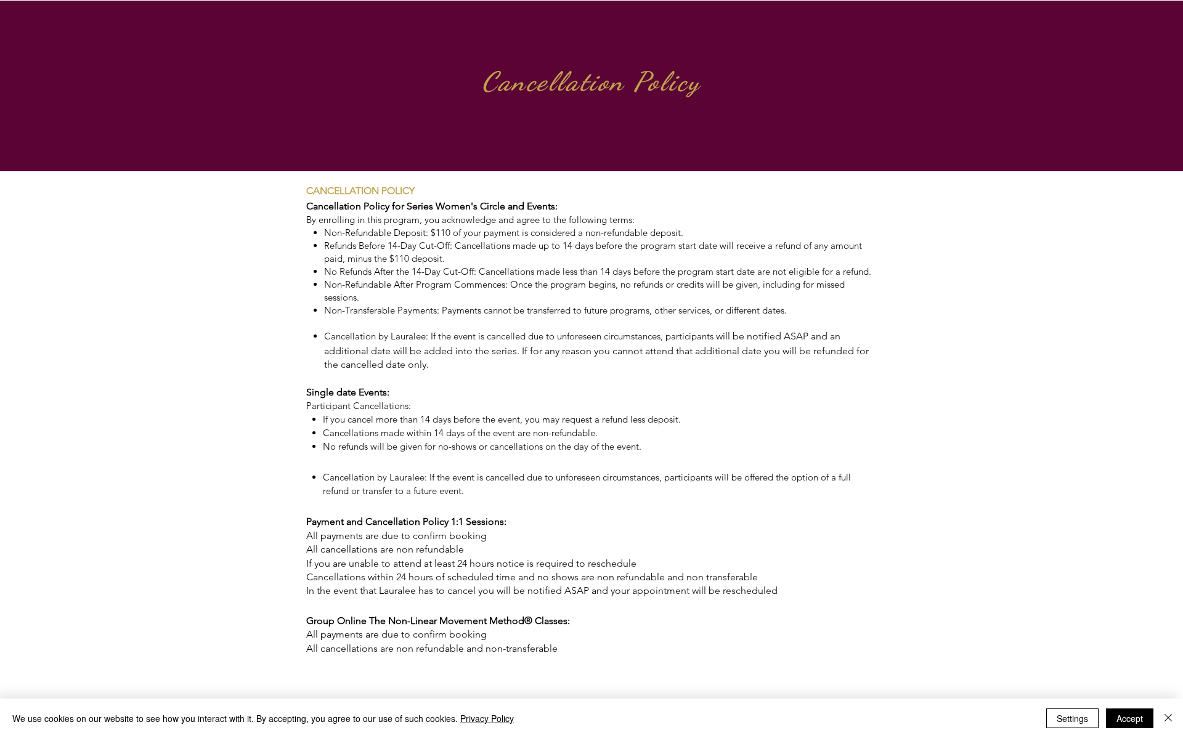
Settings (1072, 718)
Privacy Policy (487, 718)
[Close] (1168, 718)
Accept (1129, 718)
